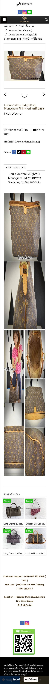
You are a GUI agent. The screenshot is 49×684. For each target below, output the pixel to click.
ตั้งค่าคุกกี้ (16, 679)
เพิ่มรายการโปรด (17, 130)
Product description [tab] (15, 167)
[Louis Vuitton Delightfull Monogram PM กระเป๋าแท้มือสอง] (24, 66)
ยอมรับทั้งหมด (31, 679)
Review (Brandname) (28, 141)
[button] (45, 19)
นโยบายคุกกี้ (22, 674)
